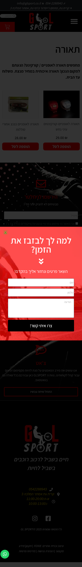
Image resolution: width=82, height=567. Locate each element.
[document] (41, 283)
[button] (5, 232)
